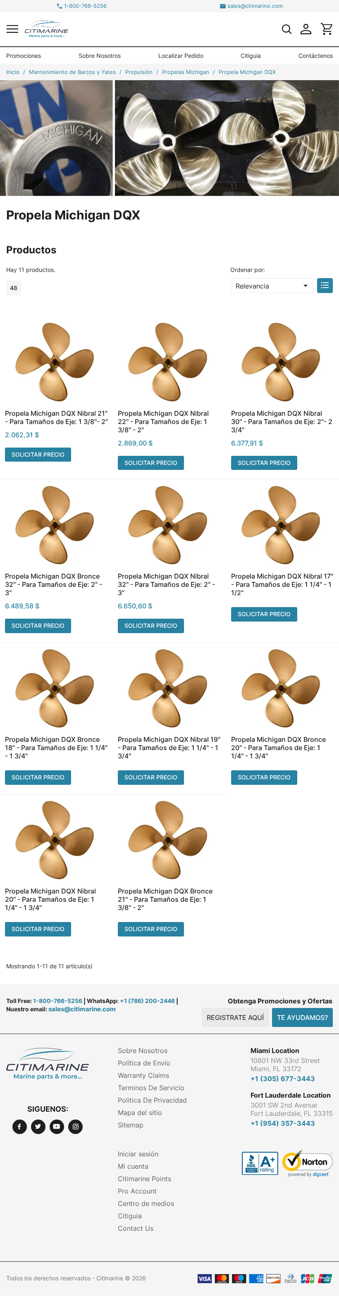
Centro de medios (146, 1203)
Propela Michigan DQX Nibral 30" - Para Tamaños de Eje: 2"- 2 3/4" (281, 421)
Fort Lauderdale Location (291, 1095)
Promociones (23, 55)
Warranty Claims (143, 1075)
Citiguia (251, 55)
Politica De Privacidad (152, 1100)
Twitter (38, 1127)
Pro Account (137, 1191)
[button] (12, 29)
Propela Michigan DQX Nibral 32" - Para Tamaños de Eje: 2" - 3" (166, 584)
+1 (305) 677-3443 (283, 1079)
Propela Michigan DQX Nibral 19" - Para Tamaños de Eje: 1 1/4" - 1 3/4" (169, 747)
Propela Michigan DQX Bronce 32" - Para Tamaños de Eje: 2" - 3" (53, 584)
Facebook (19, 1127)
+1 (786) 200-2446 (147, 1000)
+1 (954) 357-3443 (283, 1123)
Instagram (75, 1127)
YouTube (57, 1127)
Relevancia (273, 286)
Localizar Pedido (180, 55)
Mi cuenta (133, 1166)
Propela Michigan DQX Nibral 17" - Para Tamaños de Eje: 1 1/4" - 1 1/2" (282, 584)
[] (286, 29)
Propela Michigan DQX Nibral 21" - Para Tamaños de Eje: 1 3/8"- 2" (56, 417)
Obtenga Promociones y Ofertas (280, 1001)
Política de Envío (144, 1063)
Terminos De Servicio (151, 1088)
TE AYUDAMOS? (302, 1017)
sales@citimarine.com (255, 6)
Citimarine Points (144, 1179)
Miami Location (275, 1050)
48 (13, 287)
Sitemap (130, 1125)
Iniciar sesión (138, 1154)
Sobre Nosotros (100, 55)
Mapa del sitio (140, 1112)
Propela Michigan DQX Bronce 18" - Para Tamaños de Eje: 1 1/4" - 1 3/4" (56, 747)
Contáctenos (315, 55)
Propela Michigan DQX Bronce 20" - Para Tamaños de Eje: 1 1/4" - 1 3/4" (278, 747)
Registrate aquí (235, 1017)
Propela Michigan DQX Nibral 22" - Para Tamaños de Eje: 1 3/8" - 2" (163, 421)
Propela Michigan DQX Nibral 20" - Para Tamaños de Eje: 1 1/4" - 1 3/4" (50, 899)
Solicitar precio (38, 454)
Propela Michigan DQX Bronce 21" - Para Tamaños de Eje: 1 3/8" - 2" (165, 899)
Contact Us (135, 1228)
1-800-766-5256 (85, 6)
